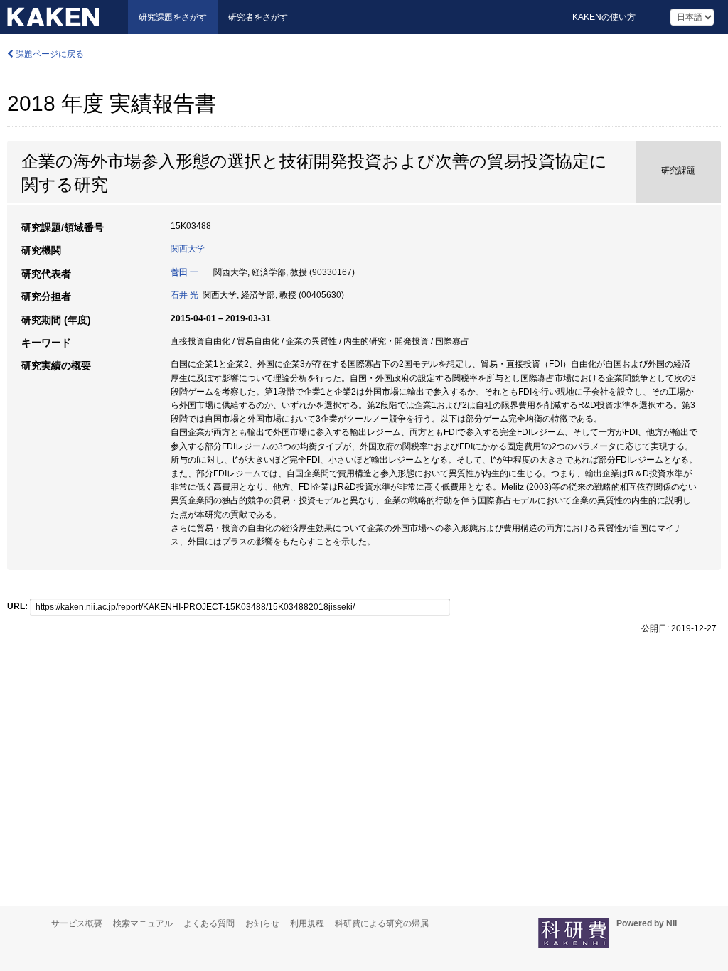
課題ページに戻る (49, 54)
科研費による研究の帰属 (382, 923)
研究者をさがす (258, 17)
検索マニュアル (143, 923)
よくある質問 (209, 923)
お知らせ (262, 923)
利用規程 (307, 923)
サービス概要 (76, 923)
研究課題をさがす (173, 17)
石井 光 (184, 295)
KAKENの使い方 (604, 17)
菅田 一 (184, 272)
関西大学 (188, 249)
